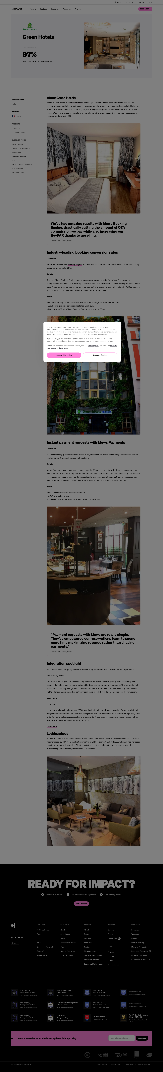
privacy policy (93, 346)
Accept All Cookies (64, 355)
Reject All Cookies (100, 355)
